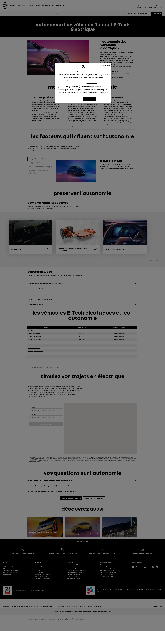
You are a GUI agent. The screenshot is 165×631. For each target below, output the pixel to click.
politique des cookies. (91, 83)
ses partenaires (68, 74)
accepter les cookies (89, 98)
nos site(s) (86, 89)
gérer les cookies (76, 98)
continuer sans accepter (104, 65)
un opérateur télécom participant (78, 90)
